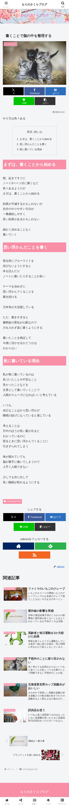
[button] (45, 101)
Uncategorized (14, 501)
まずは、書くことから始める (36, 139)
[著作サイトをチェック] (18, 546)
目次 (30, 131)
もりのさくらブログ (34, 4)
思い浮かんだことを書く (33, 144)
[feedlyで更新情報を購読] (50, 546)
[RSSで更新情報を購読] (34, 555)
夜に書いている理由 (31, 149)
